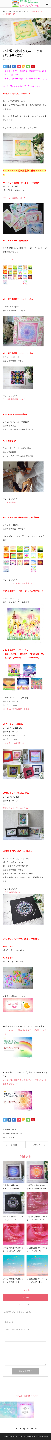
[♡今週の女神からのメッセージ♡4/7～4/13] (37, 1265)
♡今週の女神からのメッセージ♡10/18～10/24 (37, 1187)
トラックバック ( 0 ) (25, 1304)
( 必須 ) (9, 1322)
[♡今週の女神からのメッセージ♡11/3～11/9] (13, 1265)
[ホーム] (3, 11)
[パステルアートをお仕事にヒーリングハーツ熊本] (25, 3)
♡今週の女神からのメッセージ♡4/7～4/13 (37, 1280)
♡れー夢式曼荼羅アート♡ (14, 399)
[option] (8, 1410)
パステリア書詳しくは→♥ (14, 198)
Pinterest (27, 1428)
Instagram (23, 1428)
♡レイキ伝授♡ (9, 502)
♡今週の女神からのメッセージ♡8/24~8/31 (13, 1187)
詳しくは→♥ (8, 259)
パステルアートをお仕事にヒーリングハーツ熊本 (30, 1437)
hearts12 (14, 1129)
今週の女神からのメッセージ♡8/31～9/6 (13, 1218)
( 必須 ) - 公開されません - (17, 1329)
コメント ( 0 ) (25, 1297)
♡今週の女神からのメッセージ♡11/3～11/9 (13, 1280)
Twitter (15, 1428)
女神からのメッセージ (17, 11)
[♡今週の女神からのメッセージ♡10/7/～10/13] (13, 1234)
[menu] (47, 4)
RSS (35, 1428)
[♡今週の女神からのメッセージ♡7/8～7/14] (37, 1234)
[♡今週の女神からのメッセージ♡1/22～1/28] (37, 1203)
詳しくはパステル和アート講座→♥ (17, 583)
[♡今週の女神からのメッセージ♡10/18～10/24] (37, 1172)
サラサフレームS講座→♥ (13, 743)
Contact (31, 1428)
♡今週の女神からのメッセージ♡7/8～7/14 (37, 1249)
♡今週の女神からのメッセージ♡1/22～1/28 (37, 1218)
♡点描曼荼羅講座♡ (11, 892)
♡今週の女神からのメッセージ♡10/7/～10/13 (13, 1249)
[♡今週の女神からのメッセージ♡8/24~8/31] (13, 1172)
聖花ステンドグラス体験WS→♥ (16, 808)
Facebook (19, 1428)
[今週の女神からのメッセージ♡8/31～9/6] (13, 1203)
